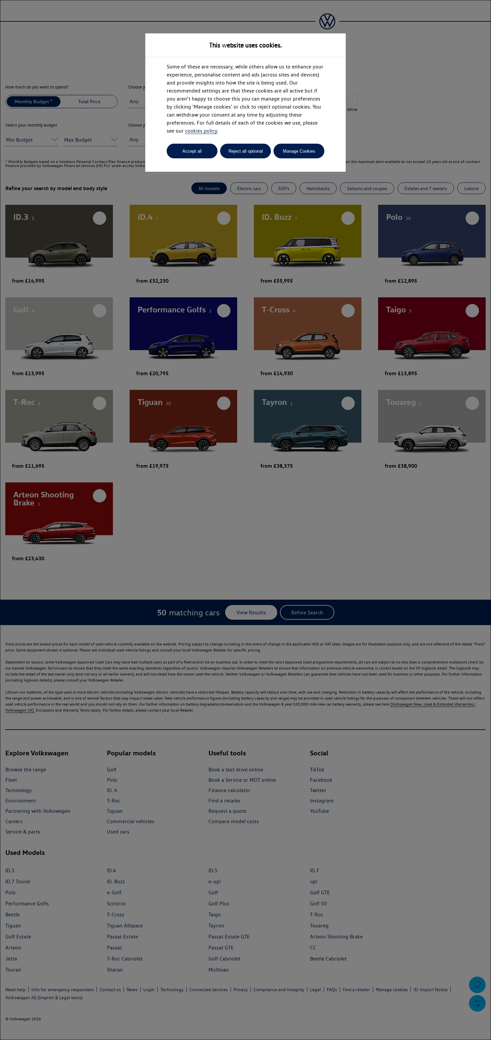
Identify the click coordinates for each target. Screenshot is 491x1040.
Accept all (192, 151)
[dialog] (245, 520)
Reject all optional (245, 151)
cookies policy (201, 131)
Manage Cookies (299, 151)
